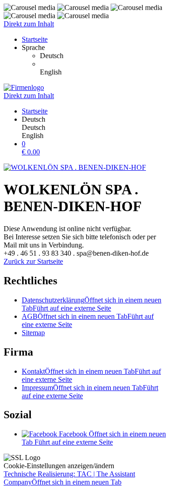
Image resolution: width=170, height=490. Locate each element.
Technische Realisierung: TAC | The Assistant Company (69, 478)
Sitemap (33, 333)
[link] (103, 56)
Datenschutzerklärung (91, 304)
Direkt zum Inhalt (29, 24)
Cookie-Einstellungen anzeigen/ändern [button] (59, 466)
